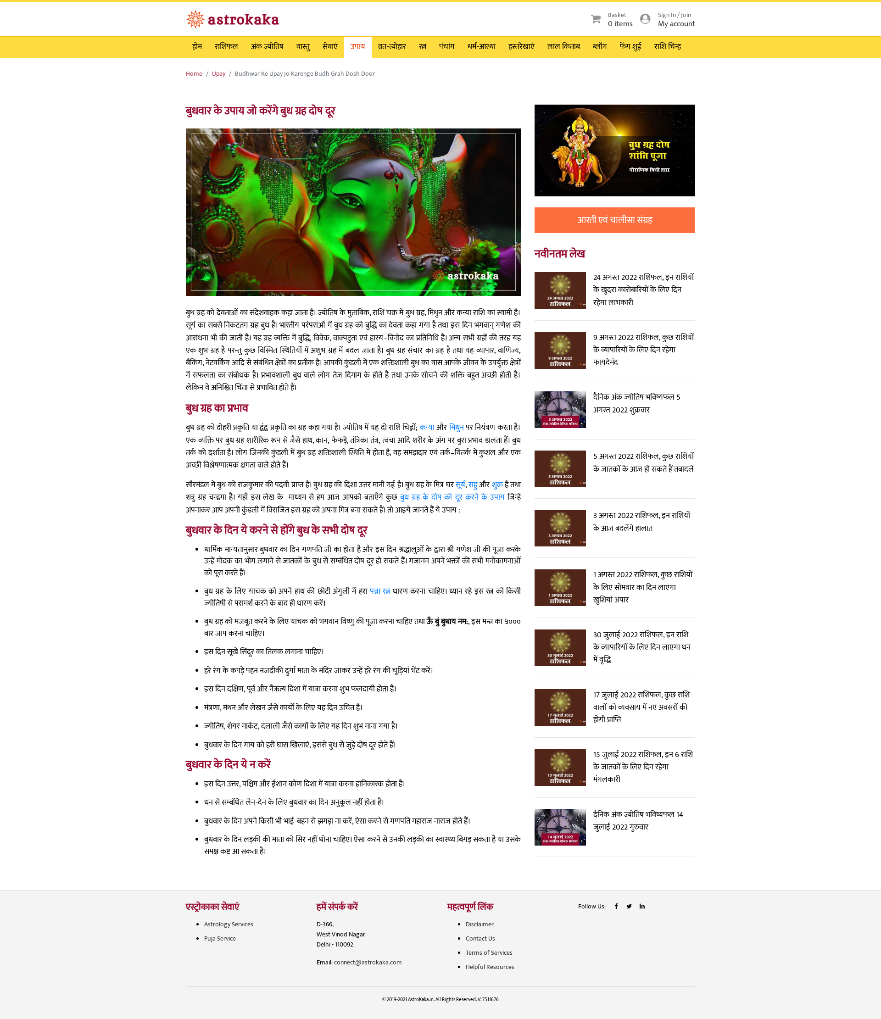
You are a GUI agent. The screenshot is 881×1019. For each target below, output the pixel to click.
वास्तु (303, 46)
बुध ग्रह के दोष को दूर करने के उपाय (452, 497)
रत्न (422, 46)
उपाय (358, 46)
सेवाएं (330, 46)
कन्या (427, 427)
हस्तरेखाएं (521, 46)
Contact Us (480, 938)
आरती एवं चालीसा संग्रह (615, 220)
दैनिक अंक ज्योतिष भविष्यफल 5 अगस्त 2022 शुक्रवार (636, 403)
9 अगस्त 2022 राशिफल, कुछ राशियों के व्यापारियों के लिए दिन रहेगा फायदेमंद (643, 350)
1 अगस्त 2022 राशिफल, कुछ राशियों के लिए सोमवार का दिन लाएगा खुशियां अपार (642, 587)
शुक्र (497, 485)
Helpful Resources (490, 967)
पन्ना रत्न (380, 591)
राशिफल (226, 46)
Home (194, 73)
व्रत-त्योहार (392, 46)
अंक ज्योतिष (267, 46)
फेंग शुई (630, 46)
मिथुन (456, 427)
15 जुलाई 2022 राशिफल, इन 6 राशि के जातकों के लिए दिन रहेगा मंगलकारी (643, 767)
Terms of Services (489, 952)
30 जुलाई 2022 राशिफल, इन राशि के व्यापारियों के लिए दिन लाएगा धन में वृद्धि (642, 647)
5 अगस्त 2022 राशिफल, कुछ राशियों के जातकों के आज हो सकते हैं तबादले (643, 462)
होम (197, 46)
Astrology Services (228, 924)
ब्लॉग (600, 46)
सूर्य (460, 485)
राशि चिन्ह (667, 46)
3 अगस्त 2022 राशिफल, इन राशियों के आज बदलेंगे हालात (641, 522)
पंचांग (447, 46)
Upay (218, 73)
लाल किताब (563, 46)
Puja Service (220, 938)
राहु (472, 485)
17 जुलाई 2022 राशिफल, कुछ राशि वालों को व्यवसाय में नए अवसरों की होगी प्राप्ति (641, 707)
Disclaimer (480, 924)
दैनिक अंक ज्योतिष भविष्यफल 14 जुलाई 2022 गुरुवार (638, 821)
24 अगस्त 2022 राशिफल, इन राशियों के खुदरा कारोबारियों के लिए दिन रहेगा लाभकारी (643, 290)
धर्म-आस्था (482, 46)
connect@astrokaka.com (368, 962)
